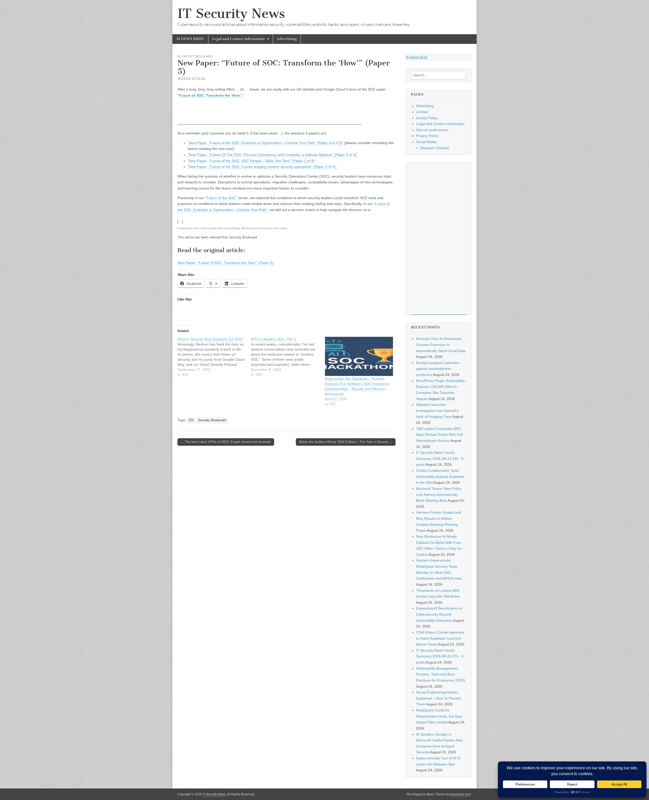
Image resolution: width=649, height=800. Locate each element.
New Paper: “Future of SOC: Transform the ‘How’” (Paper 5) (225, 263)
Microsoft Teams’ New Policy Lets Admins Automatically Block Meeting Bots (438, 494)
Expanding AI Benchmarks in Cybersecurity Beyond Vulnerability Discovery (439, 614)
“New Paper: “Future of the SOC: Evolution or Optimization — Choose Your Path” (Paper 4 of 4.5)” (266, 143)
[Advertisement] (269, 113)
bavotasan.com (460, 794)
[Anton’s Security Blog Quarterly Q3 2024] (214, 357)
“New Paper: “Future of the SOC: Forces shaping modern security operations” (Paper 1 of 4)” (262, 167)
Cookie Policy (427, 118)
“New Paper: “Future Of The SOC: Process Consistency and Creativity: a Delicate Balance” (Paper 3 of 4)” (273, 155)
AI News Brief (416, 57)
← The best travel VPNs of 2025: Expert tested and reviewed (226, 442)
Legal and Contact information (238, 39)
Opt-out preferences (432, 130)
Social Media (426, 142)
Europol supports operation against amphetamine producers (438, 369)
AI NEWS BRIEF (190, 39)
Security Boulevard (197, 56)
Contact (422, 112)
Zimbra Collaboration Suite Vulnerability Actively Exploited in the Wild (440, 476)
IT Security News (231, 13)
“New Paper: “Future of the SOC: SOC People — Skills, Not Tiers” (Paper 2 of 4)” (252, 161)
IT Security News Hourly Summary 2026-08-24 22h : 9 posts (439, 458)
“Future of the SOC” (221, 198)
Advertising (287, 39)
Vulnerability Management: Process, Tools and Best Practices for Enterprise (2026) (440, 674)
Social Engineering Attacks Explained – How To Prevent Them (438, 698)
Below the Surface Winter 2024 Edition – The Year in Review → (345, 442)
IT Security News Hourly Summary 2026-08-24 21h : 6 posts (439, 656)
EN (179, 56)
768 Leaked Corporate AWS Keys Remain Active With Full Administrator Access (439, 435)
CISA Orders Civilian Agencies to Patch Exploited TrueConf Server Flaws (440, 638)
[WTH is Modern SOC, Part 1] (287, 357)
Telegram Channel (434, 148)
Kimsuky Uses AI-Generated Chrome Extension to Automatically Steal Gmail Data (440, 345)
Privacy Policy (427, 136)
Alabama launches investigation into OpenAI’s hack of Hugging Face (437, 411)
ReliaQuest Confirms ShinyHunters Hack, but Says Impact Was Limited (439, 716)
